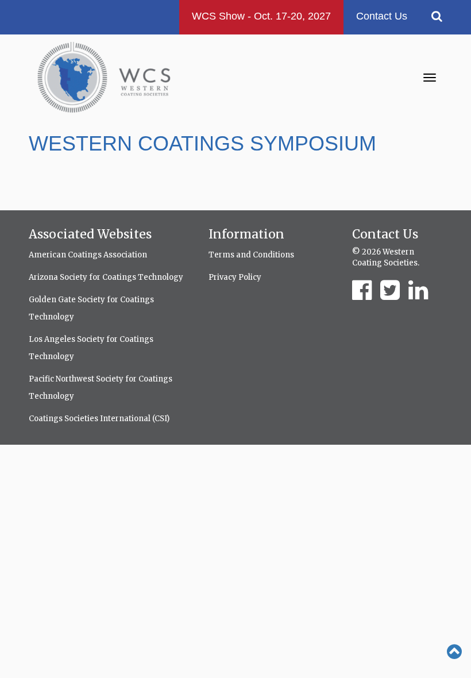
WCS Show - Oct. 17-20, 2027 (261, 16)
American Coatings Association (88, 255)
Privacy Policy (235, 277)
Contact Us (381, 16)
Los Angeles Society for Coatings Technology (91, 347)
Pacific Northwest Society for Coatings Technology (100, 387)
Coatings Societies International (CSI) (99, 418)
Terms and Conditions (251, 255)
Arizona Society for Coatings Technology (106, 277)
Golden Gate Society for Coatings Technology (91, 308)
